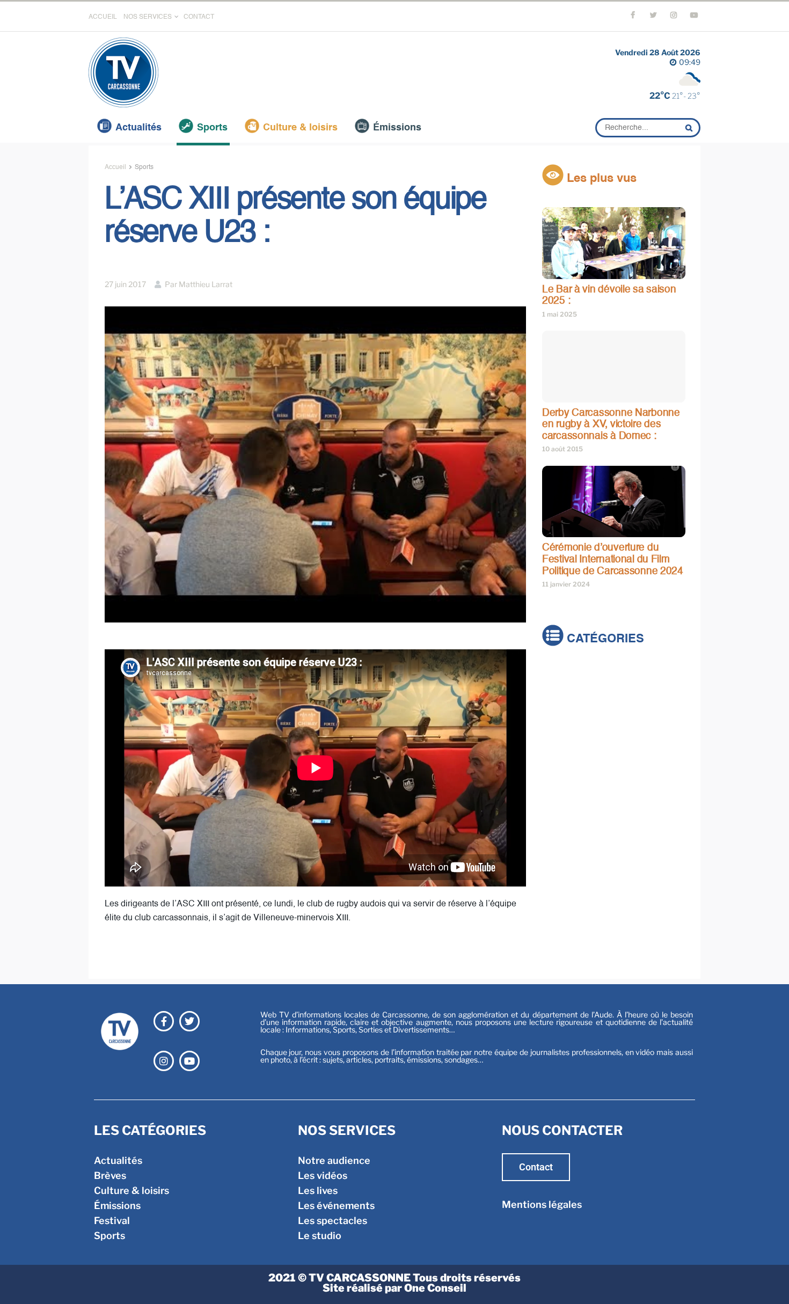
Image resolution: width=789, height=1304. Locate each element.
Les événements (336, 1205)
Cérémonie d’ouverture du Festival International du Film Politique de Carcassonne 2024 (612, 559)
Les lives (318, 1190)
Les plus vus (600, 179)
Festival (560, 735)
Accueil (115, 167)
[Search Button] (690, 127)
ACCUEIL (103, 17)
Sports (212, 128)
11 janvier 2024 (566, 584)
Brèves (558, 689)
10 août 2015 (562, 449)
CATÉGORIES (604, 640)
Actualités (138, 128)
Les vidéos (322, 1175)
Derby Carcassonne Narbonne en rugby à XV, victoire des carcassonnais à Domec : (611, 424)
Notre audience (334, 1160)
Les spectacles (332, 1220)
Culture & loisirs (300, 128)
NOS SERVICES (147, 17)
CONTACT (199, 17)
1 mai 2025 (559, 314)
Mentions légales (542, 1204)
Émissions (397, 128)
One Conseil (435, 1287)
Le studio (319, 1235)
